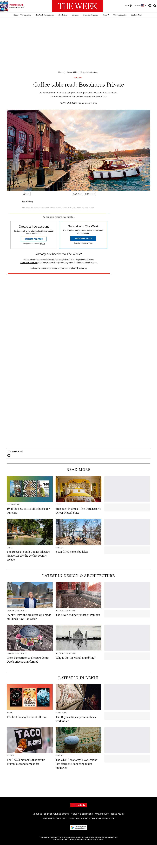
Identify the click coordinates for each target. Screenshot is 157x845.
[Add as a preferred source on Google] (78, 827)
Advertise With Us (52, 818)
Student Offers (136, 15)
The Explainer (25, 15)
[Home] (15, 15)
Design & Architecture (89, 72)
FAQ (64, 818)
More (105, 15)
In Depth (78, 77)
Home (60, 72)
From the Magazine (90, 15)
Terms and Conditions (82, 814)
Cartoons (75, 15)
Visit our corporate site (109, 837)
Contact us (82, 268)
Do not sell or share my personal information (91, 818)
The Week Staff (69, 103)
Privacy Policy (102, 814)
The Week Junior (119, 15)
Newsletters (63, 15)
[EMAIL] (9, 455)
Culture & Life (72, 72)
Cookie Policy (117, 814)
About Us (37, 814)
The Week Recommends (45, 15)
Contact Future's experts (56, 814)
